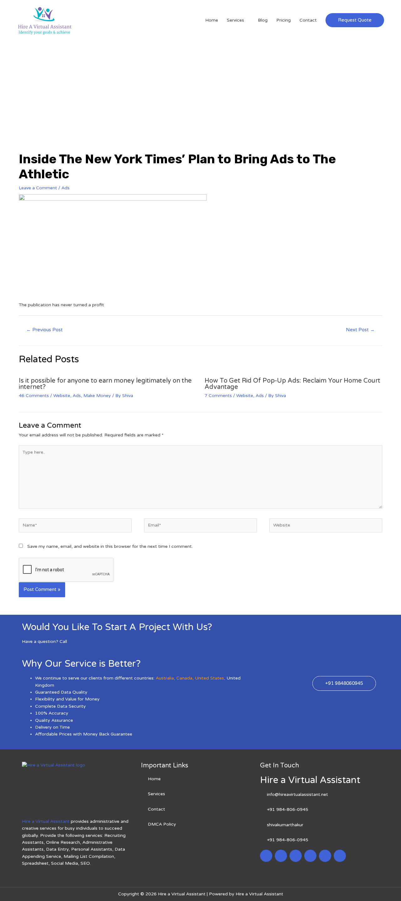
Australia (165, 678)
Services (235, 20)
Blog (263, 20)
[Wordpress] (310, 856)
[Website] (325, 526)
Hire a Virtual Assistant (46, 821)
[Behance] (340, 856)
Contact (308, 20)
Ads (65, 188)
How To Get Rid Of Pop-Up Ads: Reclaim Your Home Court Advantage (292, 384)
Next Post (360, 330)
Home (211, 20)
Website (61, 395)
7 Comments (218, 395)
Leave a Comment (38, 188)
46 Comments (34, 395)
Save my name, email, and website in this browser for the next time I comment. (110, 546)
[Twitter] (281, 856)
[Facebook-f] (266, 856)
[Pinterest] (325, 856)
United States (209, 678)
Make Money (97, 395)
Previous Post (44, 330)
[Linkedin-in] (295, 856)
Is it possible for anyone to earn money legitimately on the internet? (105, 384)
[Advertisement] (200, 87)
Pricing (283, 20)
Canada (184, 678)
